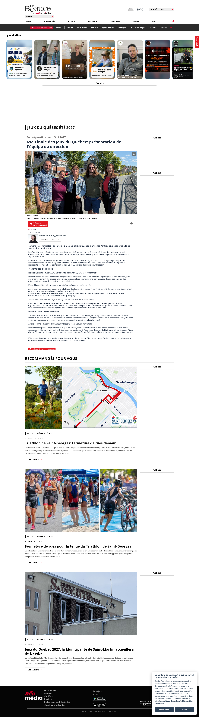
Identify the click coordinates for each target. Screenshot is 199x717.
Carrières (48, 696)
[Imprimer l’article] (131, 224)
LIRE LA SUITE (33, 459)
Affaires (70, 27)
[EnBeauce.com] (34, 698)
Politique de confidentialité (57, 702)
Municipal (122, 27)
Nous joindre (50, 690)
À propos (48, 693)
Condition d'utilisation (54, 705)
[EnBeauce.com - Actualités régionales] (38, 9)
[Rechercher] (173, 21)
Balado (164, 27)
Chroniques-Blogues (138, 27)
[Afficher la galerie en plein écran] (134, 153)
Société (59, 27)
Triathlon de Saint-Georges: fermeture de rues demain (70, 443)
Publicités (48, 699)
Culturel (153, 27)
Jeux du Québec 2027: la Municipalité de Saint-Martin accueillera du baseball (79, 651)
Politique (94, 27)
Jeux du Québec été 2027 (51, 127)
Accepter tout (164, 710)
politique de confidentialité (174, 701)
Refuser (184, 710)
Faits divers (82, 27)
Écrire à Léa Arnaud (50, 240)
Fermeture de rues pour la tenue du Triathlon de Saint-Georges (78, 546)
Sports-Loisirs (108, 27)
